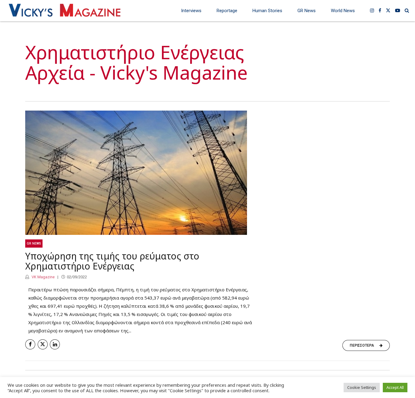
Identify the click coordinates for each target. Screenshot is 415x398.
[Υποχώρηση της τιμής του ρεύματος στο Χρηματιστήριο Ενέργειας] (207, 173)
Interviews (191, 10)
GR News (306, 10)
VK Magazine (43, 277)
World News (343, 10)
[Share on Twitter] (43, 344)
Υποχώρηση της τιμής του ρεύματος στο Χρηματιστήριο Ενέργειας (112, 261)
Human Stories (267, 10)
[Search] (407, 10)
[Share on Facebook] (30, 344)
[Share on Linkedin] (55, 344)
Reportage (227, 10)
